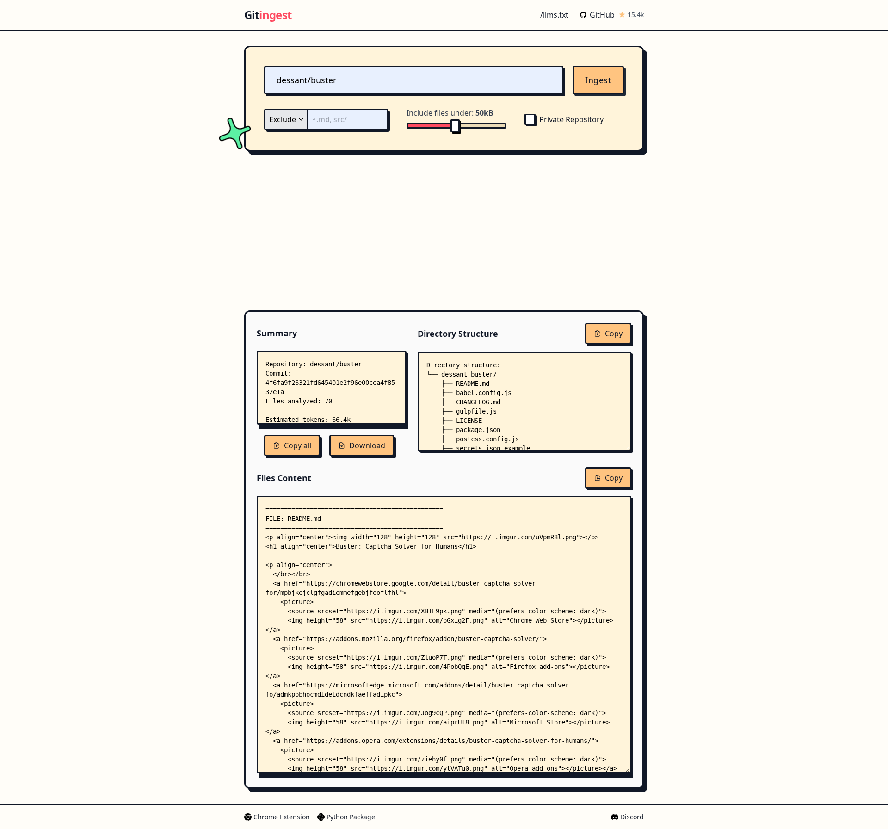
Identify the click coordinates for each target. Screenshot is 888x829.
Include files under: (450, 113)
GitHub (602, 15)
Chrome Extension (281, 816)
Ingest (598, 80)
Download (367, 445)
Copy (614, 333)
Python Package (351, 816)
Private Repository (571, 119)
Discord (632, 816)
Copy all (297, 445)
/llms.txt (554, 15)
